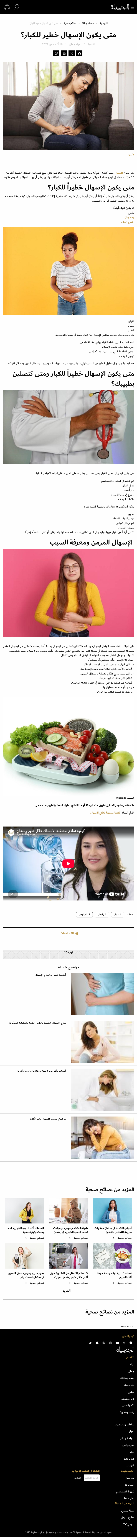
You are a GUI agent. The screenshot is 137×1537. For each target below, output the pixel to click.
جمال (131, 1371)
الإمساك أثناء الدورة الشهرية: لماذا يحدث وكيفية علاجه (25, 1230)
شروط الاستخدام (125, 1491)
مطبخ (131, 1391)
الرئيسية (104, 23)
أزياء (132, 1364)
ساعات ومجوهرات (124, 1424)
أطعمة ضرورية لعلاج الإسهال (105, 812)
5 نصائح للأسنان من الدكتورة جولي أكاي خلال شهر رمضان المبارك (69, 1275)
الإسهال (119, 172)
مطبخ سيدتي (127, 1517)
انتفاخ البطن (84, 914)
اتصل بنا (129, 1484)
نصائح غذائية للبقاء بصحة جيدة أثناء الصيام (114, 1275)
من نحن (130, 1478)
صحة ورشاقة (88, 23)
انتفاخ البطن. (127, 221)
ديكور (131, 1452)
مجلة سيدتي (127, 1510)
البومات (130, 1465)
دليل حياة (129, 1385)
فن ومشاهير (127, 1398)
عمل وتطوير (127, 1445)
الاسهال (117, 914)
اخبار (131, 1431)
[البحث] (17, 7)
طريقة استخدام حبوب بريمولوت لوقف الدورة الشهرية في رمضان (70, 1230)
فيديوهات (129, 1458)
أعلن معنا (129, 1498)
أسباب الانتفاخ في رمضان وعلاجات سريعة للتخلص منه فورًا (113, 1230)
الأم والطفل (128, 1405)
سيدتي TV (128, 1524)
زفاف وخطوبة (127, 1412)
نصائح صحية (70, 23)
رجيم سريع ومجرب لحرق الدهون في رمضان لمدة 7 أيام (26, 1275)
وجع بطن (129, 217)
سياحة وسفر (127, 1438)
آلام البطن (102, 914)
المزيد (67, 1291)
